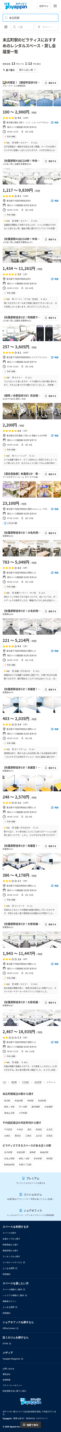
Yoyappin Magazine (11, 1358)
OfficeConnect (9, 1328)
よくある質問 (8, 1268)
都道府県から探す (10, 1250)
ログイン (43, 6)
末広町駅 (37, 1082)
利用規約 (6, 1274)
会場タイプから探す (11, 1238)
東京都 (14, 1082)
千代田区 (25, 1082)
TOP (4, 1082)
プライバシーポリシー (12, 1385)
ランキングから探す (11, 1256)
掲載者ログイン (9, 1301)
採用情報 (6, 1379)
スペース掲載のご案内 (12, 1289)
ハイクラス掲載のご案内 (13, 1295)
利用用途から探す (10, 1244)
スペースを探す (9, 1232)
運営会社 (6, 1374)
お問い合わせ (8, 1368)
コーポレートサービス (12, 1262)
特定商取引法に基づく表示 (14, 1391)
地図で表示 (32, 1424)
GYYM (5, 1343)
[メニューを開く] (55, 6)
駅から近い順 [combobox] (26, 69)
